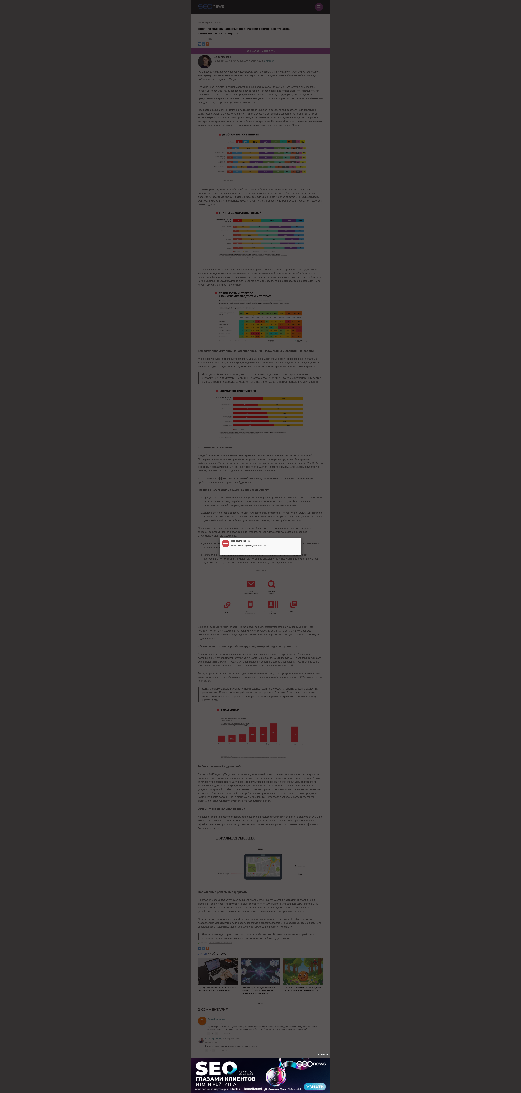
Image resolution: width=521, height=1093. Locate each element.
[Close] (301, 537)
